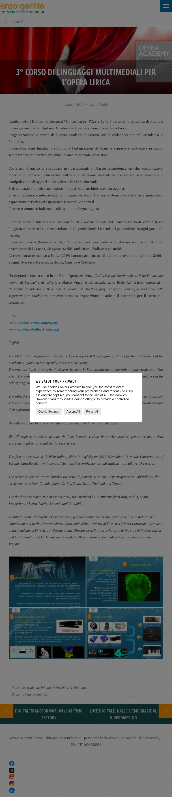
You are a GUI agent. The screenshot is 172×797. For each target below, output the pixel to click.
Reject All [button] (92, 411)
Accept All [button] (73, 411)
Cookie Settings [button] (48, 411)
